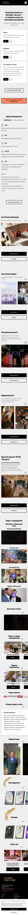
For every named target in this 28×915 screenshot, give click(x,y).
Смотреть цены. (4, 341)
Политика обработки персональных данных (8, 889)
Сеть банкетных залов (10, 64)
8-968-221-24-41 (4, 472)
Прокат (5, 32)
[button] (14, 90)
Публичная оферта (4, 891)
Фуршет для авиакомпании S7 (13, 654)
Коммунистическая (17, 896)
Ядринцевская (16, 898)
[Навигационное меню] (26, 3)
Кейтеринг (6, 48)
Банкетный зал (16, 894)
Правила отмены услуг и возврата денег (7, 890)
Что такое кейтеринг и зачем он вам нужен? (13, 684)
